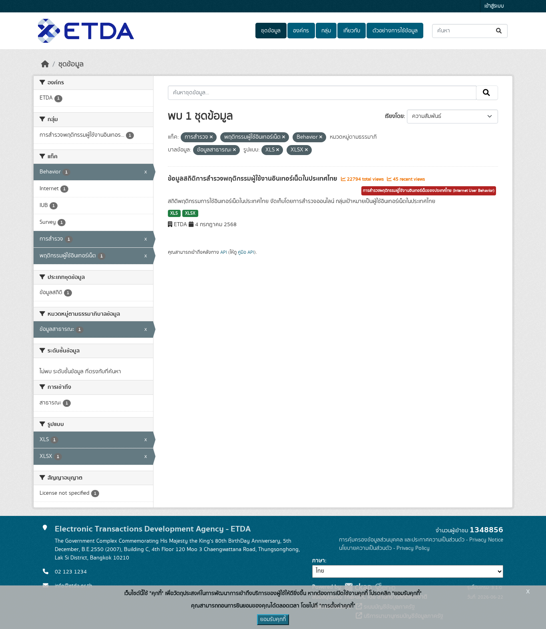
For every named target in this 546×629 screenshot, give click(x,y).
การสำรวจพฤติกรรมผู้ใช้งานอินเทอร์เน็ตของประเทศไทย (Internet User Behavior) (428, 190)
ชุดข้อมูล (271, 31)
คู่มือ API (246, 252)
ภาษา (318, 561)
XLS (174, 213)
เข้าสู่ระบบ (494, 6)
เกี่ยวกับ (351, 31)
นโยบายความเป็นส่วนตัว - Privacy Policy (384, 548)
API (223, 252)
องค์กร (301, 31)
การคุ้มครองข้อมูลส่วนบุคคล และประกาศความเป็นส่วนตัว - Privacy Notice (421, 540)
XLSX (190, 213)
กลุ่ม (326, 31)
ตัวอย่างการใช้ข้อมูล (395, 31)
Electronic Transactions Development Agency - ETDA (153, 528)
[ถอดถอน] (211, 137)
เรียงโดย (394, 116)
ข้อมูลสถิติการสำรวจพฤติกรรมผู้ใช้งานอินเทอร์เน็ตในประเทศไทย (253, 178)
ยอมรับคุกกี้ (273, 619)
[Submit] (499, 31)
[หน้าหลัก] (45, 64)
